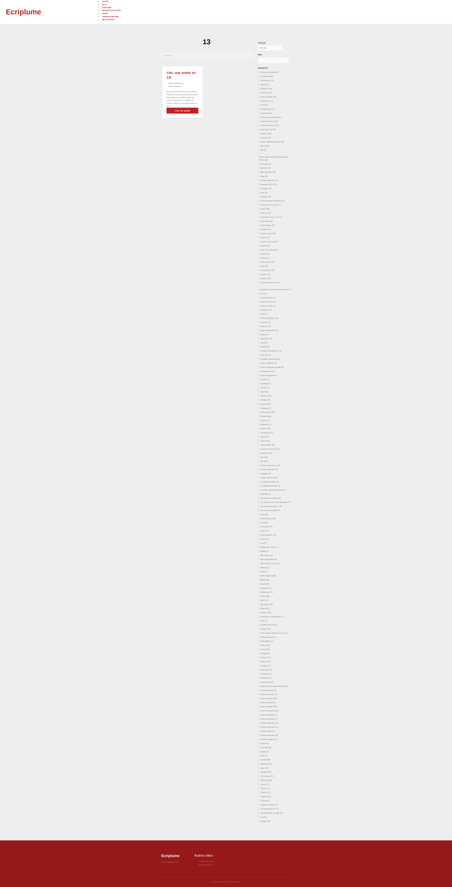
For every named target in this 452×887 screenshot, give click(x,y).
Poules (265, 662)
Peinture (265, 629)
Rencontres (266, 682)
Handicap (265, 384)
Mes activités (108, 20)
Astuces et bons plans (270, 117)
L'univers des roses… (270, 465)
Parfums (265, 613)
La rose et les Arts (269, 469)
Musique (266, 588)
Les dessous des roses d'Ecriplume (275, 502)
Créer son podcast (269, 250)
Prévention (266, 670)
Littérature (266, 527)
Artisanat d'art (267, 109)
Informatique (267, 412)
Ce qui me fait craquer (270, 205)
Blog (104, 4)
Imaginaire (265, 408)
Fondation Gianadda (270, 359)
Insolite (265, 416)
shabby (264, 752)
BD (263, 150)
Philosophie (266, 641)
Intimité (265, 428)
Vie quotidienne (269, 809)
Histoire (265, 396)
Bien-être (265, 168)
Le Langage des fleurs (270, 486)
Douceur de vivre (268, 302)
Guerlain (264, 379)
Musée (264, 584)
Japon (264, 437)
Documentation (267, 298)
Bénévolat (265, 164)
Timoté (265, 792)
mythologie (266, 592)
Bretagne (265, 188)
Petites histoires (268, 637)
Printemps (265, 674)
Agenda (264, 85)
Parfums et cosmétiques (272, 617)
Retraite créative (268, 690)
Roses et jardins (268, 707)
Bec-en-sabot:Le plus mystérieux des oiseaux (273, 158)
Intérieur (265, 420)
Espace (264, 334)
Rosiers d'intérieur (269, 735)
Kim (263, 461)
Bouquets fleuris (268, 184)
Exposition (266, 339)
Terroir (264, 784)
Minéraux (265, 568)
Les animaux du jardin (270, 498)
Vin (263, 817)
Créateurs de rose (268, 242)
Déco (264, 266)
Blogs (264, 176)
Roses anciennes (268, 694)
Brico (263, 193)
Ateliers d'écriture (269, 125)
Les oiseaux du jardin (269, 510)
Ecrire (264, 314)
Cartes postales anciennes (272, 201)
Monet (264, 580)
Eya (263, 343)
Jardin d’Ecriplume (110, 17)
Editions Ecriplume (269, 318)
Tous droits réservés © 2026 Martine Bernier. (226, 882)
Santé (264, 743)
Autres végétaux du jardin (272, 142)
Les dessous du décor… (270, 506)
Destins (265, 278)
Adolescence (266, 80)
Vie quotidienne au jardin (271, 813)
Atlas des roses (268, 129)
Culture (265, 258)
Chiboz (265, 209)
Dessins (265, 274)
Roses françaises (269, 711)
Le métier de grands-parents (272, 490)
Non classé (266, 604)
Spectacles (266, 764)
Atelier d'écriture (269, 121)
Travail (264, 801)
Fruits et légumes (268, 363)
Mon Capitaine (268, 576)
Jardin (265, 441)
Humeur (265, 400)
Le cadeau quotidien (269, 482)
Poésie (264, 649)
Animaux (266, 93)
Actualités (266, 76)
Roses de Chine (267, 703)
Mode (264, 572)
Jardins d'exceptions (269, 449)
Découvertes (267, 270)
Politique (265, 653)
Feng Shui (265, 355)
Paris (263, 621)
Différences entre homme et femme (275, 290)
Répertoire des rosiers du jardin (274, 686)
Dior (263, 294)
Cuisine (265, 254)
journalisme (266, 453)
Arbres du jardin (268, 97)
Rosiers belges (267, 731)
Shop (263, 756)
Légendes (265, 494)
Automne (265, 138)
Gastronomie (267, 371)
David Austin (267, 262)
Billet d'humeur (268, 172)
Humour (265, 404)
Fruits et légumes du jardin (272, 367)
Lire (264, 523)
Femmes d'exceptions (270, 351)
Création (265, 246)
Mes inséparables (268, 559)
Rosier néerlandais (268, 719)
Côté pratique (267, 225)
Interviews (265, 424)
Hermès (264, 388)
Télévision (266, 780)
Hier (264, 392)
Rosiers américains (269, 727)
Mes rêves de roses (269, 563)
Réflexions (265, 678)
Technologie (267, 776)
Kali (264, 457)
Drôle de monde (267, 306)
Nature (264, 596)
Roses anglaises (268, 698)
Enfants (265, 326)
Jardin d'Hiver (267, 445)
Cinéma (265, 213)
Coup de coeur (268, 233)
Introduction (266, 433)
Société (265, 760)
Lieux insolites (267, 519)
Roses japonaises (268, 715)
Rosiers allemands (269, 723)
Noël (264, 600)
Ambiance (266, 89)
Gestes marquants (269, 375)
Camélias (265, 197)
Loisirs (264, 539)
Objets (264, 608)
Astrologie (265, 113)
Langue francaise (269, 478)
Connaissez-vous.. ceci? (271, 217)
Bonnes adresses (269, 180)
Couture (265, 238)
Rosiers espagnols (269, 739)
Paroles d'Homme (268, 625)
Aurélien (265, 134)
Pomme (265, 657)
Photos (265, 645)
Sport (264, 768)
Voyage (265, 821)
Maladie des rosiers (269, 547)
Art (264, 105)
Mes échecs (266, 555)
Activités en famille (269, 72)
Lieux (264, 514)
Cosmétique (266, 221)
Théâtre (264, 788)
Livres (105, 13)
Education (265, 322)
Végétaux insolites (269, 805)
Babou (264, 146)
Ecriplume (23, 12)
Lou (263, 543)
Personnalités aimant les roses (273, 633)
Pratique (265, 666)
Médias (264, 551)
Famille (265, 347)
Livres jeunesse (268, 535)
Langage (265, 474)
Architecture (266, 101)
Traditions (265, 797)
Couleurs (265, 229)
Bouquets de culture (111, 10)
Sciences (265, 748)
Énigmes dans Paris (269, 330)
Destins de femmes (270, 282)
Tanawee (265, 772)
